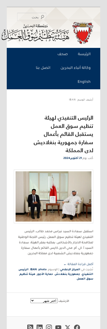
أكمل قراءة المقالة (78, 264)
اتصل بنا (43, 68)
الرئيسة (84, 55)
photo (42, 269)
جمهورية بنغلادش (67, 274)
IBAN (33, 269)
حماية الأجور (45, 274)
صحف (62, 55)
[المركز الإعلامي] (54, 33)
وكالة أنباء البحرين (76, 68)
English (84, 82)
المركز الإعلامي (70, 269)
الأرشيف (63, 301)
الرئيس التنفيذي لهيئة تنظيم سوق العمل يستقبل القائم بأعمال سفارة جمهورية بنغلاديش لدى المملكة (63, 134)
